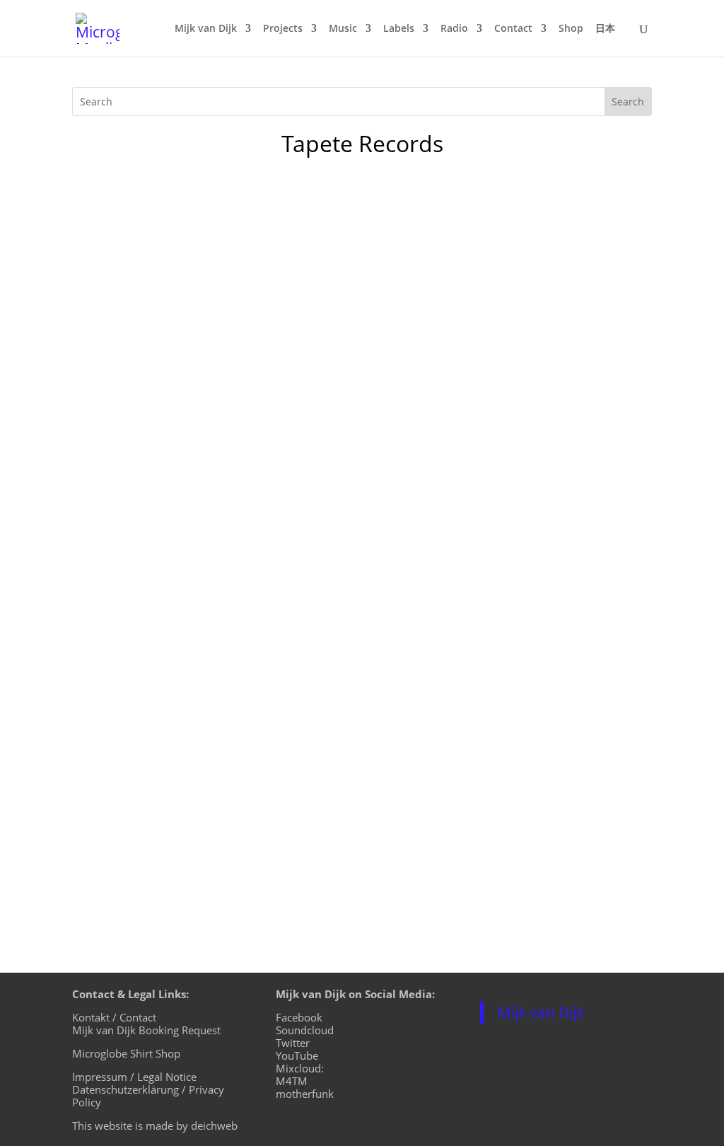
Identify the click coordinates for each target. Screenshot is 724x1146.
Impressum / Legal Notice (134, 1077)
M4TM (292, 1081)
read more (114, 876)
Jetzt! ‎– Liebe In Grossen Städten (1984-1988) (244, 779)
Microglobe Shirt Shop (126, 1053)
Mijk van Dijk (206, 29)
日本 (605, 29)
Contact (513, 29)
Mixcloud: (300, 1068)
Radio (454, 29)
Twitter (293, 1043)
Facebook (299, 1017)
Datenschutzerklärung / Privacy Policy (148, 1095)
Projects (283, 29)
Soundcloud (305, 1030)
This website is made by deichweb (155, 1125)
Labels (398, 29)
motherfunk (305, 1094)
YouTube (297, 1055)
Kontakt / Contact (114, 1017)
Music (343, 29)
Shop (571, 29)
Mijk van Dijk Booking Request (146, 1030)
